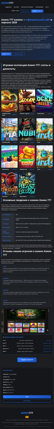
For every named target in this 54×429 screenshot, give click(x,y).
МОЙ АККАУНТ (25, 11)
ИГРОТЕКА (16, 7)
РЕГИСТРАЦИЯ (27, 400)
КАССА (47, 7)
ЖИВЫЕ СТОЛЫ (15, 10)
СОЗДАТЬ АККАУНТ (37, 11)
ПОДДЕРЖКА (8, 7)
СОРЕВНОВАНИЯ (39, 7)
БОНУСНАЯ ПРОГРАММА (27, 7)
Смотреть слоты (19, 54)
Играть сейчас (6, 54)
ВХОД (27, 396)
